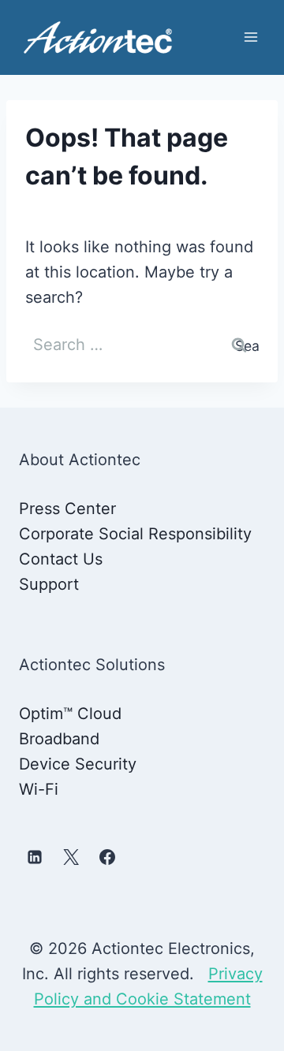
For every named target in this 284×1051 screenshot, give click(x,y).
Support (49, 584)
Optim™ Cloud (70, 713)
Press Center (67, 508)
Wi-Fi (38, 789)
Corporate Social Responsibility (135, 533)
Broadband (59, 738)
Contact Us (61, 559)
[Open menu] (250, 37)
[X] (71, 857)
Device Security (77, 764)
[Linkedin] (34, 857)
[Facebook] (107, 857)
